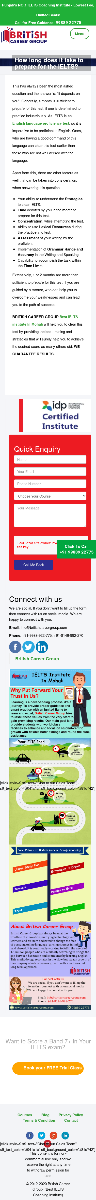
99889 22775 (68, 22)
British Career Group (37, 658)
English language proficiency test (40, 123)
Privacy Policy (71, 1114)
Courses (24, 1114)
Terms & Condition (39, 1120)
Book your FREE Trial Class (52, 1067)
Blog (45, 1114)
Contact (71, 1120)
